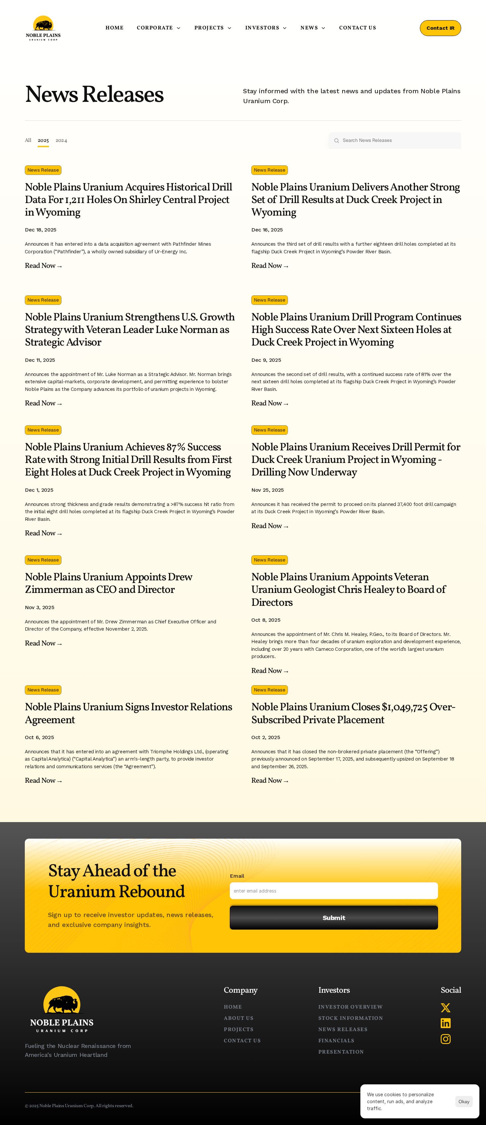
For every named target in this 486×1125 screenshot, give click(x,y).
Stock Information (351, 1018)
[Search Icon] (395, 140)
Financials (336, 1041)
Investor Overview (350, 1007)
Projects (239, 1029)
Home (114, 28)
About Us (239, 1018)
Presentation (341, 1052)
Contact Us (357, 28)
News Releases (343, 1029)
